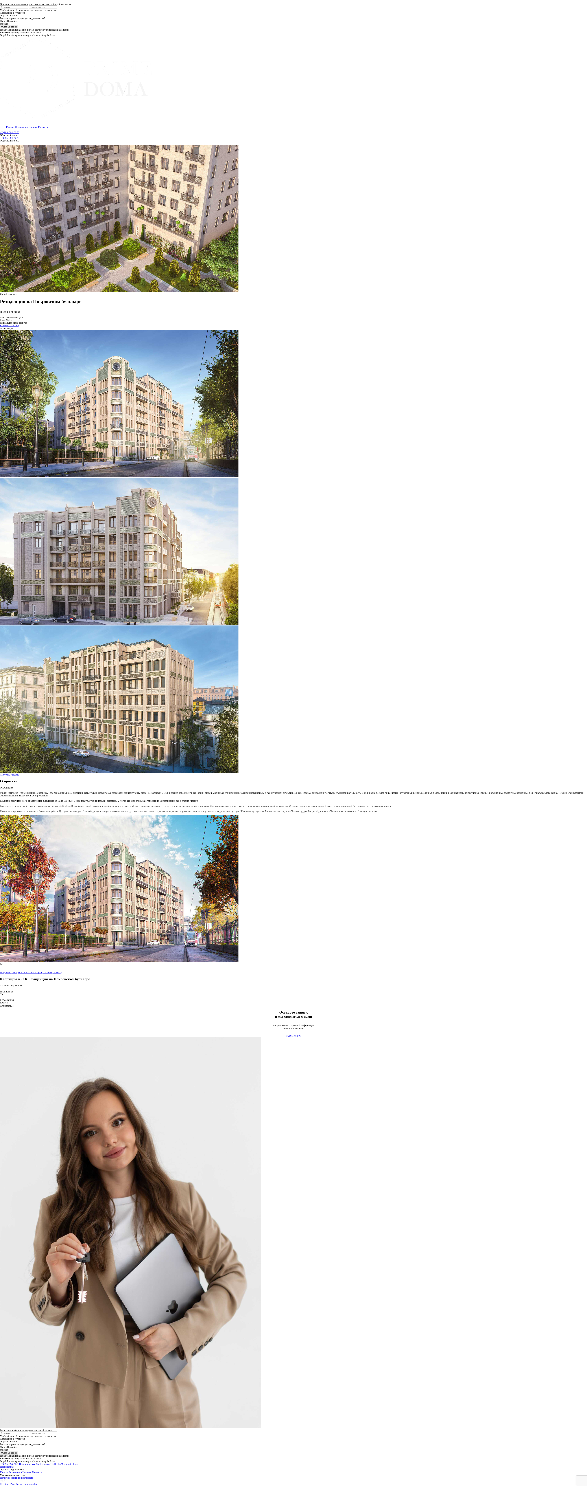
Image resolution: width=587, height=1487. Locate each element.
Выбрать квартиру (9, 325)
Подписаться (6, 1466)
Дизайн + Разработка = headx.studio (18, 1484)
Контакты (43, 127)
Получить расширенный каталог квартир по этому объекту (31, 972)
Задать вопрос (293, 1035)
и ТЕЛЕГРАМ (63, 1464)
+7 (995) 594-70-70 (9, 132)
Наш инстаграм (33, 1464)
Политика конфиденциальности (16, 1477)
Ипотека (33, 127)
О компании (21, 127)
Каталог (10, 127)
